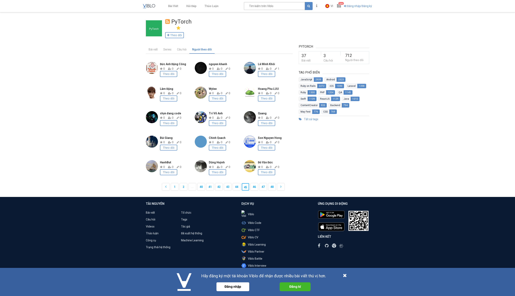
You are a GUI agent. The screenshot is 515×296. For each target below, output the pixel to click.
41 (210, 186)
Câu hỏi (181, 49)
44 (236, 186)
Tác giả (185, 226)
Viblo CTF (254, 230)
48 (272, 186)
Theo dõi (168, 74)
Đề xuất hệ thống (191, 233)
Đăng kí (295, 287)
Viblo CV (253, 237)
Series (167, 49)
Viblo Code (254, 222)
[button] (329, 6)
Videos (150, 226)
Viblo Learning (257, 244)
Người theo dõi (202, 49)
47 (263, 186)
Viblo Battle (255, 258)
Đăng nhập (233, 287)
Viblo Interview (257, 265)
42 (218, 186)
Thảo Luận (211, 6)
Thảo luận (152, 233)
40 (201, 186)
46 (254, 186)
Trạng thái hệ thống (158, 247)
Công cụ (151, 240)
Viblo (251, 214)
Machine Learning (192, 240)
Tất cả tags (310, 119)
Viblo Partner (256, 251)
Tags (184, 219)
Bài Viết (173, 6)
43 (227, 186)
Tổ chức (186, 212)
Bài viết (153, 49)
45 (245, 187)
